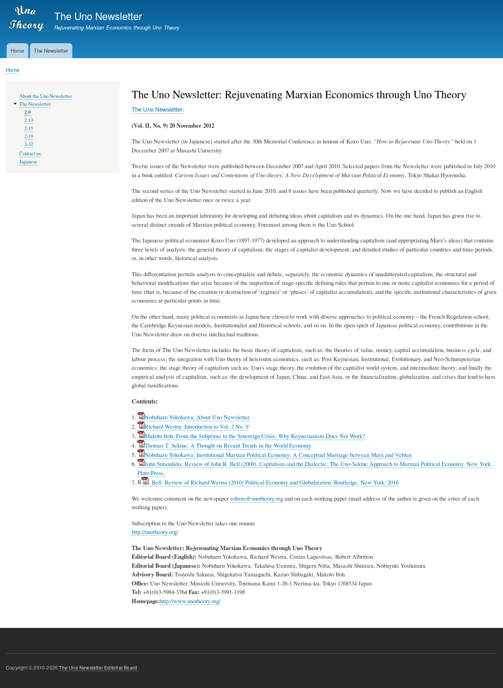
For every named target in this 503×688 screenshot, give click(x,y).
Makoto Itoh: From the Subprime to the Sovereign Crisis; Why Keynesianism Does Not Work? (255, 436)
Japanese (28, 161)
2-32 (28, 144)
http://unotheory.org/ (155, 532)
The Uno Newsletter (98, 16)
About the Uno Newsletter (45, 96)
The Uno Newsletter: (158, 109)
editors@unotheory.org (256, 498)
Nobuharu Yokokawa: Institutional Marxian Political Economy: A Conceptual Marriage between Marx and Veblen (278, 455)
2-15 (28, 128)
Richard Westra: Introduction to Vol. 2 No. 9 (196, 426)
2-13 (28, 120)
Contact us (30, 153)
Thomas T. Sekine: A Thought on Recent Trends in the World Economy (228, 445)
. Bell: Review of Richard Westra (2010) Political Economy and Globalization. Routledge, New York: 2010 (273, 482)
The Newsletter (51, 50)
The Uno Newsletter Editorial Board (98, 667)
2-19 (28, 136)
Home (17, 50)
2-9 (27, 112)
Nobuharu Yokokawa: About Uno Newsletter (197, 417)
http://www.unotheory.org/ (190, 601)
